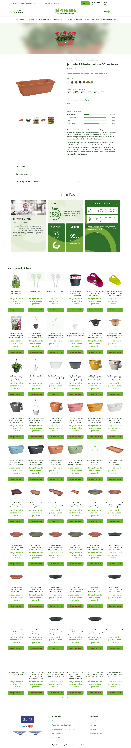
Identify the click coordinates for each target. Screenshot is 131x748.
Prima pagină (70, 60)
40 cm (69, 93)
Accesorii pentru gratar (82, 19)
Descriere (20, 166)
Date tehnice (22, 174)
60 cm (89, 93)
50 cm (76, 93)
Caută (85, 3)
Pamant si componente (43, 19)
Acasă (16, 19)
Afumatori (95, 19)
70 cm (96, 93)
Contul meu (105, 3)
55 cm (83, 93)
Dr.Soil (22, 19)
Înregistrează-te (96, 3)
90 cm (102, 93)
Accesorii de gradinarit (108, 19)
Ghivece (30, 19)
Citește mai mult (16, 310)
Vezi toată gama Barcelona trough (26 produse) (80, 100)
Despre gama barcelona (27, 181)
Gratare (69, 19)
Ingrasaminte (58, 19)
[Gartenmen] (65, 11)
